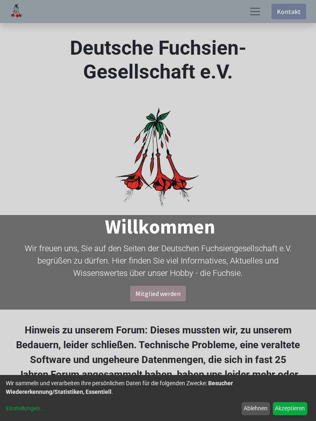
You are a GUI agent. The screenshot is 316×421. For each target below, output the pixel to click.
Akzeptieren (290, 408)
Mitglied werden (158, 293)
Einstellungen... (25, 408)
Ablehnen (255, 408)
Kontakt (289, 11)
